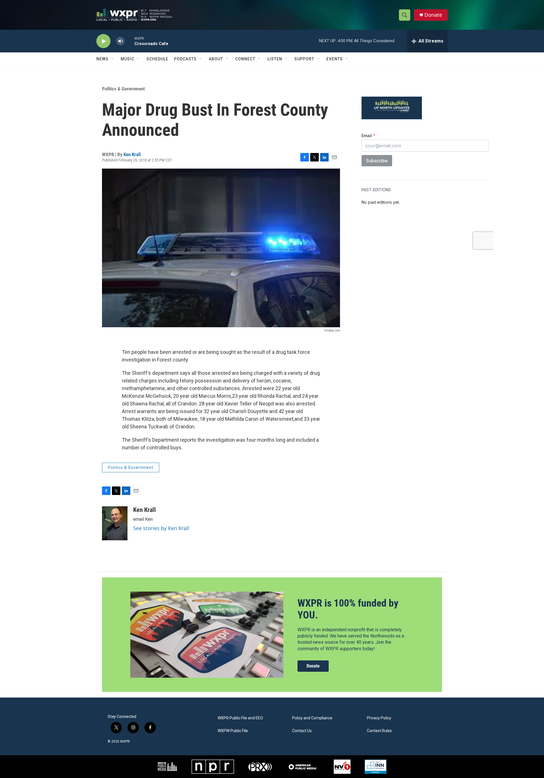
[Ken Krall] (115, 523)
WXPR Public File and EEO (240, 718)
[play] (103, 41)
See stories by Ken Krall (161, 528)
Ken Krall (132, 154)
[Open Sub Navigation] (112, 59)
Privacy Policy (379, 718)
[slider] (129, 41)
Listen (274, 59)
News (102, 59)
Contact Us (302, 731)
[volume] (120, 41)
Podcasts (185, 59)
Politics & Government (123, 89)
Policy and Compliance (312, 718)
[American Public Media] (303, 767)
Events (334, 59)
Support (304, 59)
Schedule (157, 59)
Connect (245, 59)
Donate (433, 15)
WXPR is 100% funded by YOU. (348, 609)
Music (127, 59)
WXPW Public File (233, 731)
